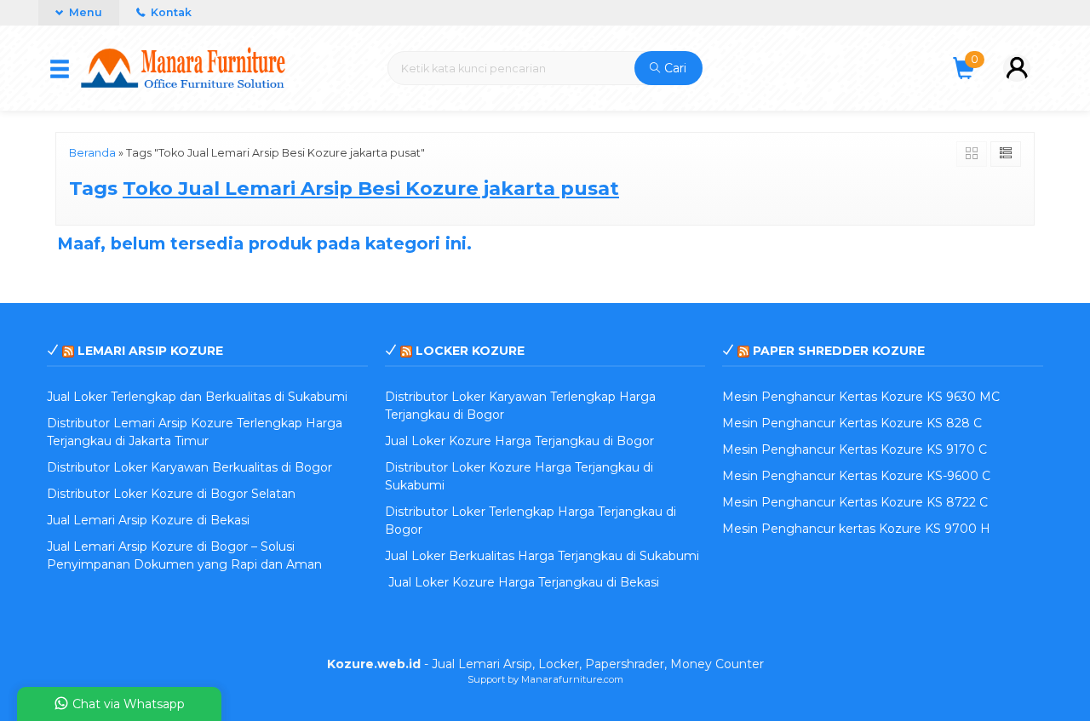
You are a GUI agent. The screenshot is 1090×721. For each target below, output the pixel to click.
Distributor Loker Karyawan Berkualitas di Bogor (189, 467)
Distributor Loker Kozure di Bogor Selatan (171, 493)
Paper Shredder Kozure (839, 350)
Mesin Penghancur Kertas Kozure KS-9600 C (856, 476)
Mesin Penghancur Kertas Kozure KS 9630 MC (861, 396)
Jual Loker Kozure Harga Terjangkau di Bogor (519, 441)
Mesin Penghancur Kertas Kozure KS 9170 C (854, 449)
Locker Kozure (470, 350)
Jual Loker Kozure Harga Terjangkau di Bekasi (522, 582)
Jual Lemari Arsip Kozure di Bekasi (148, 520)
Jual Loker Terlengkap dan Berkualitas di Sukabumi (197, 396)
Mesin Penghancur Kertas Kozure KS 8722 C (855, 502)
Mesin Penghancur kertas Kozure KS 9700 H (856, 528)
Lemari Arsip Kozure (150, 350)
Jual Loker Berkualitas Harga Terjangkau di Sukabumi (542, 556)
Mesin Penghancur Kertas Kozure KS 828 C (852, 423)
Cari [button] (673, 68)
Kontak (170, 12)
